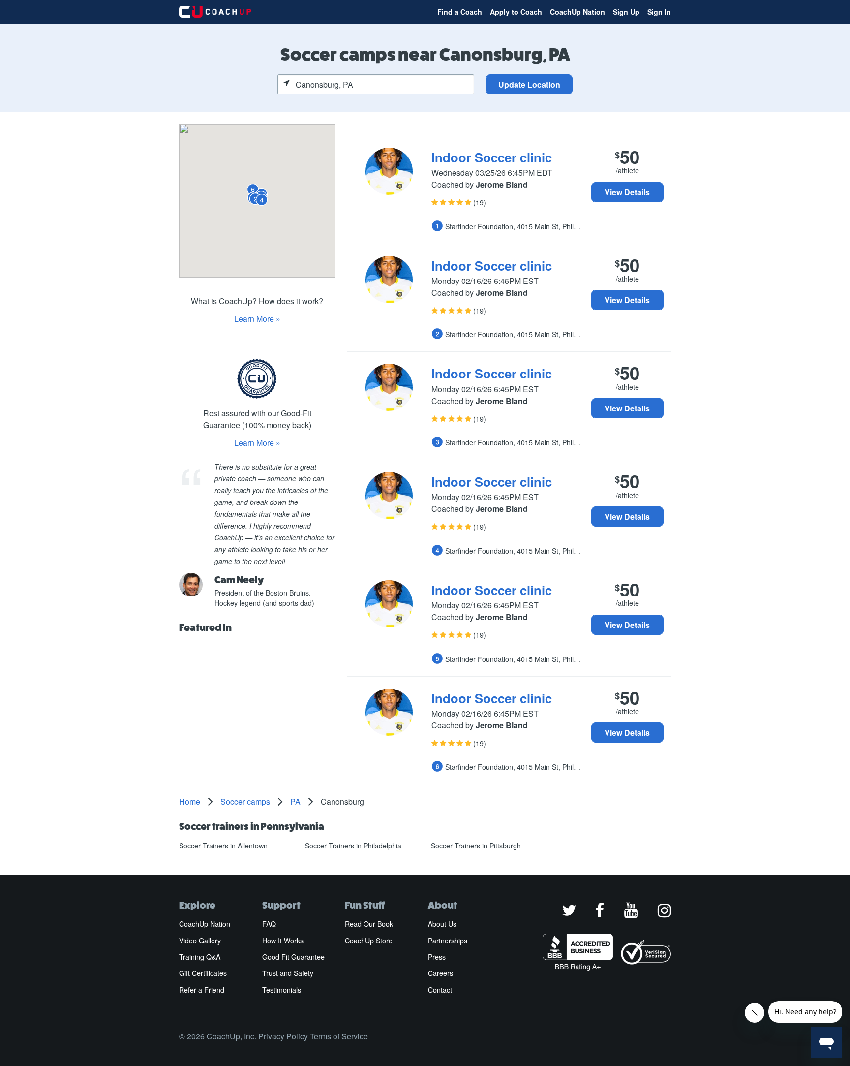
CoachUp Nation (577, 12)
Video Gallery (200, 940)
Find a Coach (459, 12)
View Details (627, 192)
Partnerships (447, 940)
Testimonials (281, 990)
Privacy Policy (283, 1036)
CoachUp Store (369, 940)
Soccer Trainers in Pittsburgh (476, 845)
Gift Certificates (203, 973)
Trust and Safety (287, 973)
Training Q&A (199, 957)
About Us (442, 924)
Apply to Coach (516, 12)
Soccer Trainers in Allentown (223, 845)
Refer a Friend (201, 990)
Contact (440, 990)
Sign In (659, 12)
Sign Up (626, 12)
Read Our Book (369, 924)
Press (437, 957)
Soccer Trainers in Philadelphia (353, 845)
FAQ (269, 924)
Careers (440, 973)
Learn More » (257, 318)
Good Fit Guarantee (293, 957)
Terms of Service (339, 1036)
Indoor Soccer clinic (491, 157)
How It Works (283, 940)
